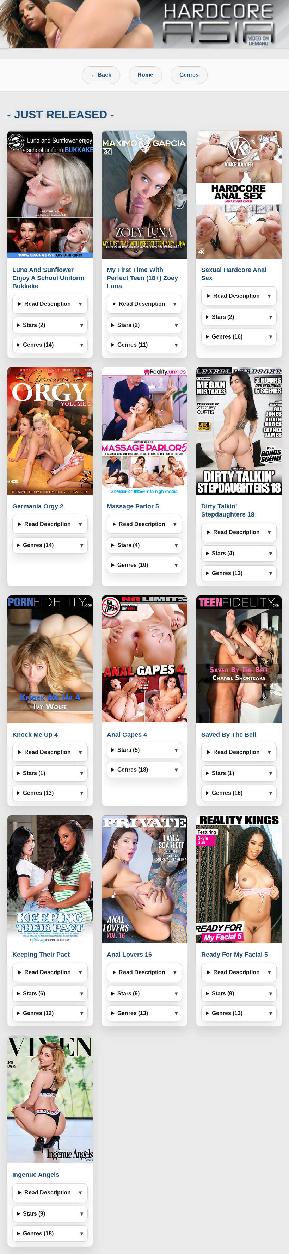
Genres (189, 75)
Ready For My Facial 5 (234, 954)
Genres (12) (38, 1013)
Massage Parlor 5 (133, 506)
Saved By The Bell (228, 734)
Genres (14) (38, 345)
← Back (101, 75)
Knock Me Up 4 (35, 734)
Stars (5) (128, 750)
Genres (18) (132, 770)
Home (145, 75)
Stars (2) (34, 325)
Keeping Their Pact (41, 954)
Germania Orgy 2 (37, 506)
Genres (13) (227, 573)
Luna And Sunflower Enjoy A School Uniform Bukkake (48, 278)
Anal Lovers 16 (129, 954)
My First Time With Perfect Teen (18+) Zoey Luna (142, 278)
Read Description (47, 304)
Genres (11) (132, 345)
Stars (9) (128, 993)
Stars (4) (128, 545)
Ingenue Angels (35, 1174)
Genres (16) (227, 337)
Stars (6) (34, 993)
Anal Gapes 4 (127, 734)
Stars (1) (34, 773)
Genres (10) (132, 565)
